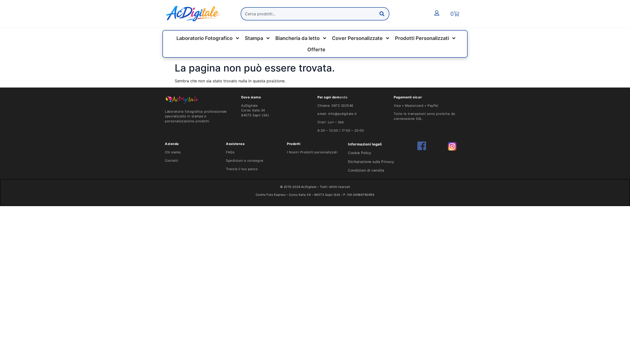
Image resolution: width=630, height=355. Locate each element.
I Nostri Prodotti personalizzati (312, 152)
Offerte (316, 50)
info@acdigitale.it (342, 114)
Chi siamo (173, 152)
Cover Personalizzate (357, 38)
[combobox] (315, 13)
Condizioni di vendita (366, 170)
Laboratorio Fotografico (204, 38)
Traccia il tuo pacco (242, 169)
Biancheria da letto (297, 38)
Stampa (254, 38)
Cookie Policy (359, 153)
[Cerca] (382, 13)
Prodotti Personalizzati (422, 38)
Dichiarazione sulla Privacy (371, 162)
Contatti (171, 160)
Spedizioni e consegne (245, 160)
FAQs (230, 152)
